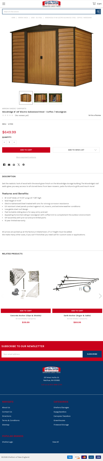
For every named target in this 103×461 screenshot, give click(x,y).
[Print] (14, 165)
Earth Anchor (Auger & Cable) (77, 315)
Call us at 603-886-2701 (51, 384)
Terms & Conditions (11, 420)
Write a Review (95, 115)
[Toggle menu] (3, 3)
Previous (2, 296)
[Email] (9, 165)
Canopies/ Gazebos (62, 416)
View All (55, 442)
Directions (6, 416)
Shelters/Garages (61, 407)
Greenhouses (59, 420)
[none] (51, 55)
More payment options (26, 157)
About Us (6, 407)
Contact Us (7, 412)
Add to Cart (26, 311)
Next (100, 296)
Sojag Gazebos (60, 412)
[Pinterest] (23, 165)
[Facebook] (4, 165)
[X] (19, 165)
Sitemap (5, 425)
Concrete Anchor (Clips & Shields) (25, 315)
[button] (76, 150)
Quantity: (7, 137)
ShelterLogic (7, 442)
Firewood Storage (61, 425)
